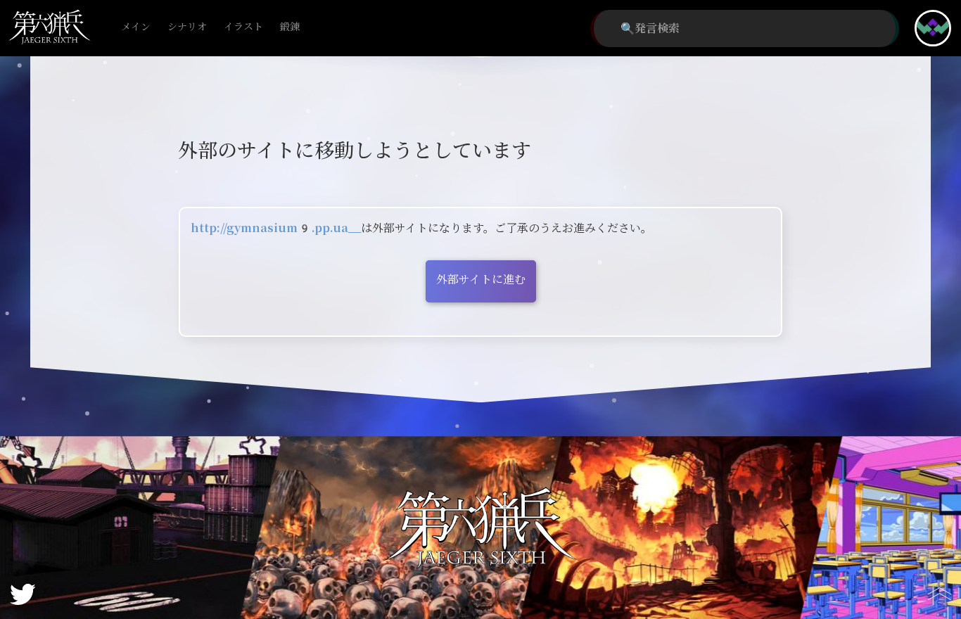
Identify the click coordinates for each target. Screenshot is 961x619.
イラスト (243, 27)
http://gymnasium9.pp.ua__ (276, 228)
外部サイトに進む (481, 279)
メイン (136, 27)
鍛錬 (290, 27)
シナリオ (187, 27)
